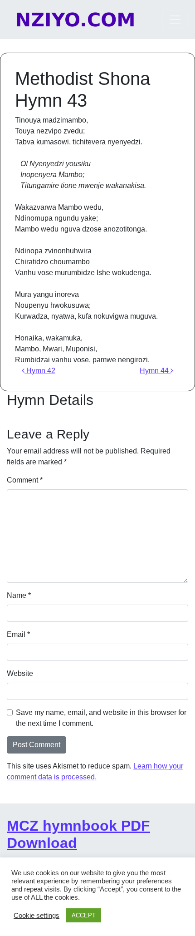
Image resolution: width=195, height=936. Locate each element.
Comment (25, 480)
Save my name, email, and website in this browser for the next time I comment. (101, 718)
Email (18, 634)
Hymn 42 (39, 370)
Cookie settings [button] (36, 915)
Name (19, 595)
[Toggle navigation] (175, 19)
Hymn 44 (155, 370)
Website (20, 673)
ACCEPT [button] (84, 915)
